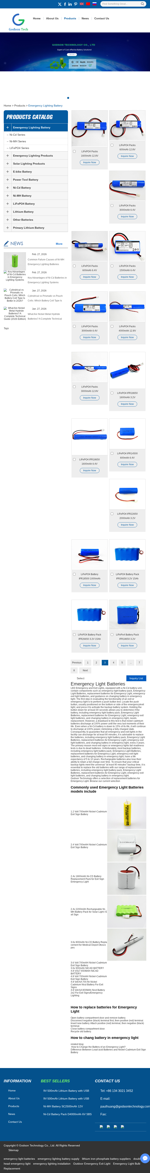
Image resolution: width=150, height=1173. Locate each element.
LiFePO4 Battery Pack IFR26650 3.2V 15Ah (127, 576)
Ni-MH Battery (22, 195)
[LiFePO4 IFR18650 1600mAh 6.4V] (89, 436)
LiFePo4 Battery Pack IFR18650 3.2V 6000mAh (127, 637)
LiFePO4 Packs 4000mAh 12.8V (127, 328)
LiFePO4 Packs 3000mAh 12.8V (89, 388)
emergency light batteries (20, 1158)
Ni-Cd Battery (22, 187)
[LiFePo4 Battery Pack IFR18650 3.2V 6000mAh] (127, 615)
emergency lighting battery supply (59, 1158)
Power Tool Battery (25, 179)
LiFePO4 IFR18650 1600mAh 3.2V (127, 395)
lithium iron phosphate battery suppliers (106, 1158)
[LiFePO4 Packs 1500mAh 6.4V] (127, 246)
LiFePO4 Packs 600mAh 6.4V (89, 268)
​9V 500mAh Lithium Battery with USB (66, 1090)
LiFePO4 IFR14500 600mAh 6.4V (127, 455)
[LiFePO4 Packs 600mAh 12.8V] (127, 125)
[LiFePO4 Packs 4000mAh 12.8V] (127, 306)
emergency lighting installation (52, 1163)
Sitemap (13, 1150)
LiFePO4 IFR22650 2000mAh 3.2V (127, 516)
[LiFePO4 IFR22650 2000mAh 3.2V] (127, 494)
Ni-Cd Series (17, 134)
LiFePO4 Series (19, 148)
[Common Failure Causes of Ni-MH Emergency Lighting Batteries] (15, 261)
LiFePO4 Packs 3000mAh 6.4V (127, 207)
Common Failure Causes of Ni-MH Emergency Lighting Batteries (46, 262)
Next (85, 670)
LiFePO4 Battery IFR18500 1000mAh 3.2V (89, 577)
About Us (52, 18)
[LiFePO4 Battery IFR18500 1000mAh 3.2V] (89, 554)
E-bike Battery (22, 171)
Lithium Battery (23, 211)
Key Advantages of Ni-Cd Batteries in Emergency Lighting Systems (47, 280)
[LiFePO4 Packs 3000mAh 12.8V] (89, 367)
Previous (76, 662)
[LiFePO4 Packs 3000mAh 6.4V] (127, 186)
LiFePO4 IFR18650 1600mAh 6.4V (89, 461)
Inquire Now (89, 162)
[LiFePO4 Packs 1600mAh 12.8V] (89, 128)
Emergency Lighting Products (33, 155)
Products (70, 18)
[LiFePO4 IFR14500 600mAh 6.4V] (127, 433)
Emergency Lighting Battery (31, 127)
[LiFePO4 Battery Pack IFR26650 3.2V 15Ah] (127, 554)
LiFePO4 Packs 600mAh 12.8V (127, 147)
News (85, 18)
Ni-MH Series (18, 141)
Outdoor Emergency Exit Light (92, 1163)
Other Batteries (23, 219)
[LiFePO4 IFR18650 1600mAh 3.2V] (127, 370)
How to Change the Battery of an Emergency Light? (98, 1047)
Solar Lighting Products (29, 163)
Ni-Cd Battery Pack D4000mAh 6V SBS (67, 1114)
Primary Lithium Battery (28, 227)
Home (37, 18)
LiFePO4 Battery (24, 203)
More (59, 243)
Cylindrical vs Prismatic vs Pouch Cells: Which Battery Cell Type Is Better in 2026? (45, 299)
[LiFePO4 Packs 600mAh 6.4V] (89, 246)
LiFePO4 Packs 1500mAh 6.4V (127, 268)
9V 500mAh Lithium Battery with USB (66, 1098)
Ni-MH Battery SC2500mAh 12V (63, 1106)
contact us (107, 1081)
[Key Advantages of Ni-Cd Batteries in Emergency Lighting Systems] (15, 275)
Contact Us (101, 18)
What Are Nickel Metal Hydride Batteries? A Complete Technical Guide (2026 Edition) (45, 317)
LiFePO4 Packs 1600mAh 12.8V (89, 153)
